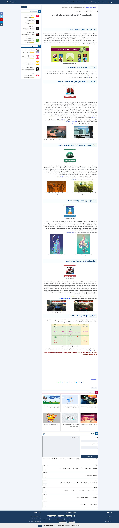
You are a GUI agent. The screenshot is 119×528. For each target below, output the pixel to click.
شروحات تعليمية (70, 2)
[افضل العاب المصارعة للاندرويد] (89, 422)
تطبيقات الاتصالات (69, 516)
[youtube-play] (12, 2)
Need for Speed (72, 296)
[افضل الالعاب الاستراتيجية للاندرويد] (89, 403)
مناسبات (64, 2)
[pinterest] (72, 382)
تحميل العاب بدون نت (60, 177)
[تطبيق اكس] (31, 28)
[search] (8, 2)
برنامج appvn (89, 350)
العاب (76, 2)
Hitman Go (74, 124)
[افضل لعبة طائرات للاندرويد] (51, 403)
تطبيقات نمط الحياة (72, 521)
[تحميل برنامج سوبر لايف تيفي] (31, 69)
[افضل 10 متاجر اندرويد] (70, 403)
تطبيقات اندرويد (97, 2)
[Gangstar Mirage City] (31, 51)
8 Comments (76, 11)
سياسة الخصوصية (108, 521)
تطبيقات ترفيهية (61, 519)
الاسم (96, 438)
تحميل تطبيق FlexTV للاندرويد (35, 519)
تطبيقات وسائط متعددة (63, 521)
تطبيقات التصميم (61, 516)
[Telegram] (1, 22)
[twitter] (14, 2)
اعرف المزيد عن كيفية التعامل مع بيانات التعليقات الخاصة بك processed (57, 459)
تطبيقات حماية (46, 519)
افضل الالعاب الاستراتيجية (71, 121)
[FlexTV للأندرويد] (31, 57)
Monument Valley (70, 232)
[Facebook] (1, 13)
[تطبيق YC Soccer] (31, 34)
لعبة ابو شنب (74, 179)
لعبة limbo (88, 77)
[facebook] (16, 2)
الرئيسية (103, 2)
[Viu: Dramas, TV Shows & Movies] (31, 63)
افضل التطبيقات (89, 7)
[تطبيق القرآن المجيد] (31, 40)
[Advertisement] (70, 22)
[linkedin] (67, 382)
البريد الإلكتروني (94, 444)
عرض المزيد (45, 525)
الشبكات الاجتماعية (87, 2)
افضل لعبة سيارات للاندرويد (65, 298)
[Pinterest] (1, 19)
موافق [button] (40, 525)
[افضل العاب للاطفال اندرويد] (51, 422)
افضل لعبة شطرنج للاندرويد (60, 120)
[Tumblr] (1, 24)
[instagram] (10, 2)
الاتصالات (80, 2)
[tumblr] (63, 382)
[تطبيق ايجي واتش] (31, 22)
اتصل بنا (109, 516)
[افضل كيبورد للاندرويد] (70, 422)
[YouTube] (31, 16)
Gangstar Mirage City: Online (35, 516)
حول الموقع (109, 519)
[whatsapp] (58, 382)
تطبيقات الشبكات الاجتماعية (70, 519)
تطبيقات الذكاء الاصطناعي (51, 516)
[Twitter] (1, 16)
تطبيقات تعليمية (53, 519)
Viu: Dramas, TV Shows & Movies (35, 521)
